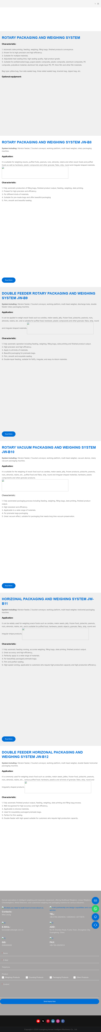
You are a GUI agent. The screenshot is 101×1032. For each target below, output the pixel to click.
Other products (82, 977)
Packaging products (60, 977)
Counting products (36, 977)
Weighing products (12, 977)
